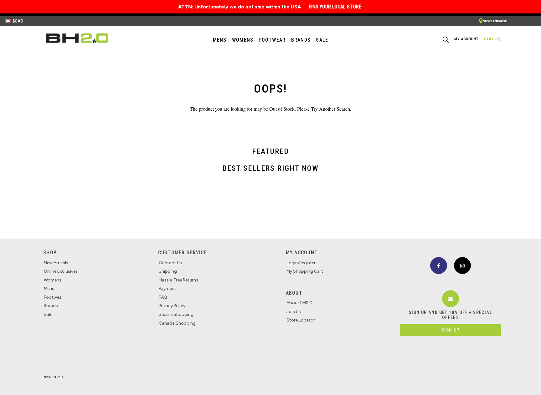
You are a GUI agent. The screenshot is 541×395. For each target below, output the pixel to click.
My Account (302, 253)
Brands (51, 305)
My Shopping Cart (304, 271)
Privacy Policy (172, 305)
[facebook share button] (438, 265)
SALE (322, 40)
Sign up (450, 329)
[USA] (493, 21)
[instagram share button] (462, 265)
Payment (167, 288)
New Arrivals (56, 263)
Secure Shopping (176, 314)
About (294, 293)
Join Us (293, 311)
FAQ (163, 297)
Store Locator (300, 320)
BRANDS (301, 40)
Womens (243, 40)
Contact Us (170, 263)
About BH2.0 (299, 303)
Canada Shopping (177, 323)
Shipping (168, 271)
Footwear (53, 297)
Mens (220, 40)
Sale (48, 314)
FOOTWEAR (272, 40)
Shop (50, 253)
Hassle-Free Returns (178, 280)
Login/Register (301, 263)
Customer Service (182, 253)
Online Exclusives (61, 271)
